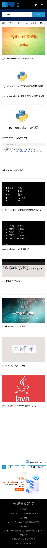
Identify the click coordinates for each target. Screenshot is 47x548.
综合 (3, 23)
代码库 (21, 530)
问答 (18, 23)
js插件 (33, 23)
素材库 (40, 530)
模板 (41, 23)
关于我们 (19, 543)
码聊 (30, 522)
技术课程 (27, 513)
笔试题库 (31, 539)
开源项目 (28, 530)
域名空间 (35, 522)
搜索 (18, 4)
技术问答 (19, 513)
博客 (11, 23)
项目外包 (24, 539)
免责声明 (27, 543)
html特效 (14, 530)
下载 (26, 23)
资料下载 (34, 513)
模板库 (34, 530)
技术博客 (12, 513)
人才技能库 (16, 539)
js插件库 (7, 530)
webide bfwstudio (15, 522)
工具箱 (25, 522)
